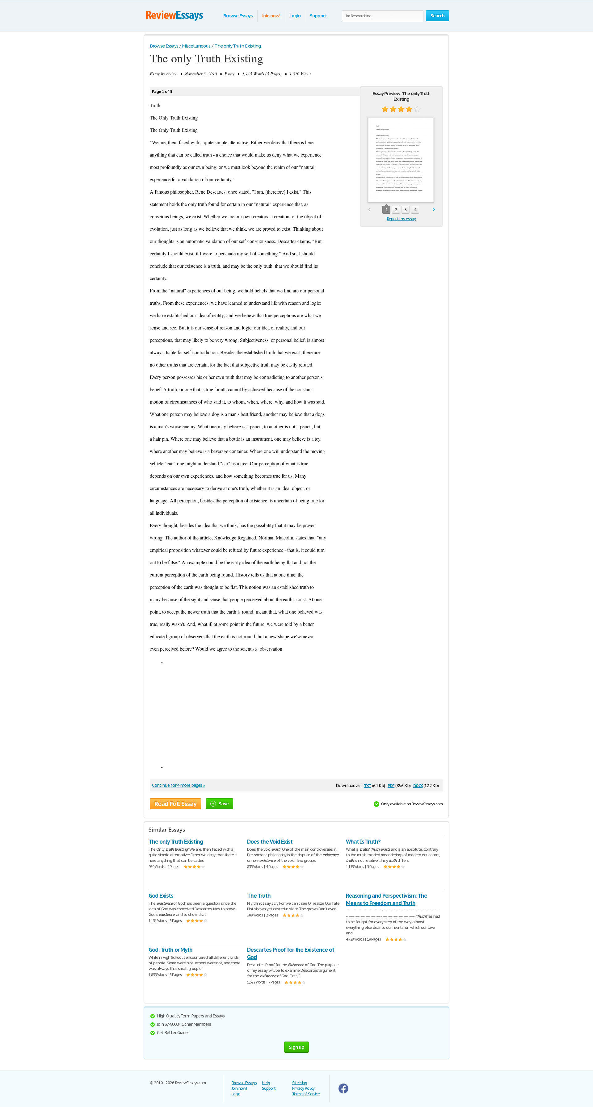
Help (266, 1082)
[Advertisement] (296, 713)
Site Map (299, 1082)
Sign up (296, 1047)
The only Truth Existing (176, 841)
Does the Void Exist (269, 841)
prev (369, 210)
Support (318, 16)
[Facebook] (343, 1092)
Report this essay (401, 218)
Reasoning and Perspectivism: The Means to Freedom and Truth (386, 899)
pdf (391, 785)
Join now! (271, 16)
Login (295, 16)
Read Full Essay (175, 804)
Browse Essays (238, 16)
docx (418, 785)
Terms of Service (306, 1094)
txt (367, 785)
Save (224, 804)
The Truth (259, 895)
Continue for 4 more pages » (178, 785)
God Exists (161, 895)
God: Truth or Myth (170, 949)
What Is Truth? (363, 841)
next (433, 210)
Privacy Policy (303, 1088)
